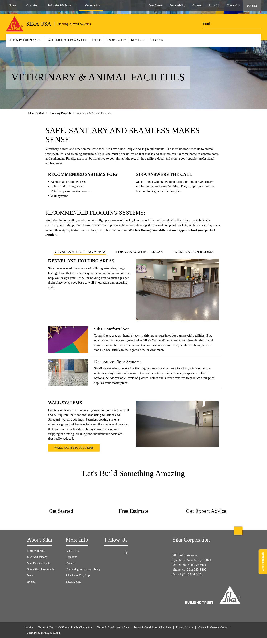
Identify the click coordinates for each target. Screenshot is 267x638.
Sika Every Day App (78, 575)
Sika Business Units (38, 563)
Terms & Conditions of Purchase (152, 627)
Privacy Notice (184, 627)
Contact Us (156, 39)
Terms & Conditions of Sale (113, 627)
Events (31, 581)
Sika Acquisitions (37, 556)
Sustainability (73, 581)
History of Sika (36, 550)
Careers (70, 563)
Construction (92, 5)
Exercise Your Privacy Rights (44, 632)
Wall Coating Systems (74, 447)
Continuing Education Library (83, 569)
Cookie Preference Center (213, 627)
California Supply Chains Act (75, 627)
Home (12, 5)
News (30, 575)
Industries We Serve (59, 5)
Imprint (29, 627)
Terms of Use (45, 627)
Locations (71, 556)
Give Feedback (263, 561)
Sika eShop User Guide (40, 569)
